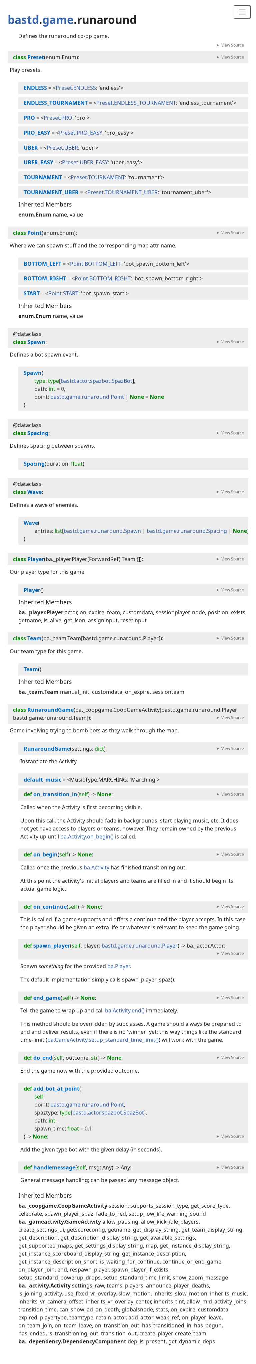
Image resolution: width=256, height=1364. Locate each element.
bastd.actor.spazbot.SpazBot (96, 380)
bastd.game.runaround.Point (87, 396)
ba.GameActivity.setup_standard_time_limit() (103, 1039)
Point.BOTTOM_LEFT (95, 263)
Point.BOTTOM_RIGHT (103, 278)
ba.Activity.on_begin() (87, 836)
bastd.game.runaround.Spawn (102, 530)
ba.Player (118, 966)
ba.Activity (96, 867)
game (58, 19)
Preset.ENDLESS (76, 87)
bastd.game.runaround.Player (140, 945)
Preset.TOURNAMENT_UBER (122, 192)
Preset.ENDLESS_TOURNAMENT (136, 102)
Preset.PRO (58, 117)
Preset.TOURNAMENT (98, 177)
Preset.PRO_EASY (80, 132)
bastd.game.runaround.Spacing (187, 530)
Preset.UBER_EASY (85, 162)
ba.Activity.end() (125, 1010)
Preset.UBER (62, 147)
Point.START (63, 293)
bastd (23, 19)
